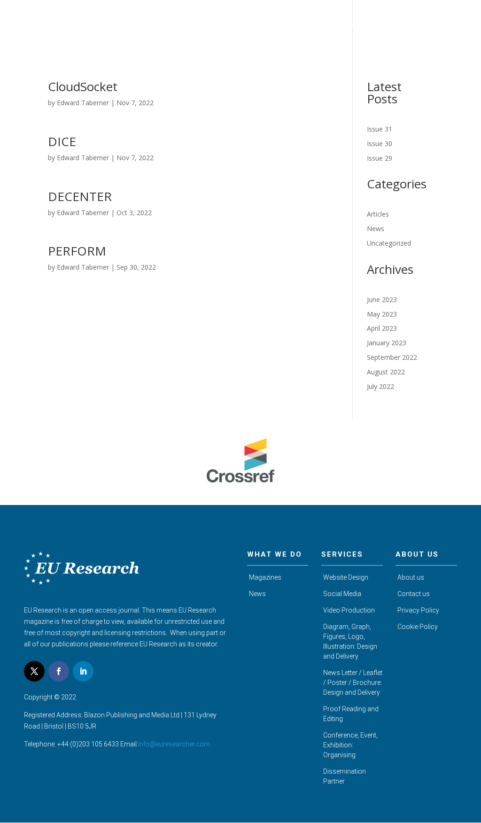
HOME (177, 27)
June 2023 (382, 299)
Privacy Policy (418, 610)
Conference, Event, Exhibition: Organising (350, 745)
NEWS (403, 27)
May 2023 (382, 314)
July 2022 (380, 386)
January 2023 (386, 342)
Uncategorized (389, 243)
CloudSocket (82, 86)
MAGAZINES (263, 27)
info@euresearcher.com (174, 744)
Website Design (345, 577)
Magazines (265, 577)
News (375, 228)
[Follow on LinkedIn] (83, 671)
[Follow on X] (34, 671)
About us (410, 577)
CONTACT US (445, 27)
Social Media (342, 594)
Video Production (349, 610)
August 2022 (386, 371)
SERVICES (366, 27)
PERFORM (77, 250)
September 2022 (392, 357)
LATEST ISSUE (316, 27)
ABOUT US (215, 27)
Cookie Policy (417, 626)
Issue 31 (379, 128)
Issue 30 (379, 143)
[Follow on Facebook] (58, 671)
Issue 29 (379, 158)
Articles (378, 214)
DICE (62, 141)
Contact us (413, 594)
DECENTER (80, 196)
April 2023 (382, 328)
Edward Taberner (83, 102)
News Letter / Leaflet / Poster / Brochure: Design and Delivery (352, 682)
